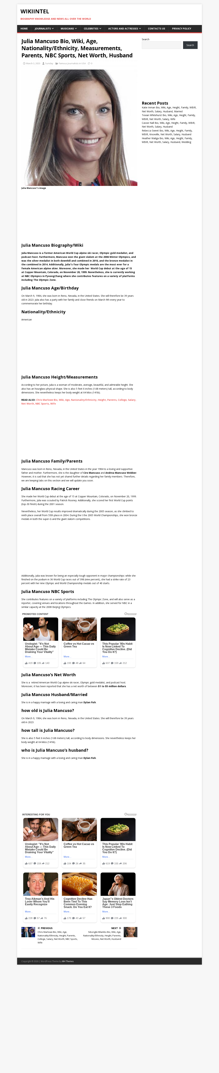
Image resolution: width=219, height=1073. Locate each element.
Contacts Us (156, 28)
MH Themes (68, 961)
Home (24, 28)
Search (145, 39)
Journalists (43, 28)
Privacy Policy (181, 28)
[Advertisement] (79, 217)
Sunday (49, 63)
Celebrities (91, 28)
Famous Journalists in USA (72, 63)
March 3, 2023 (33, 63)
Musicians (67, 28)
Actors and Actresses (123, 28)
